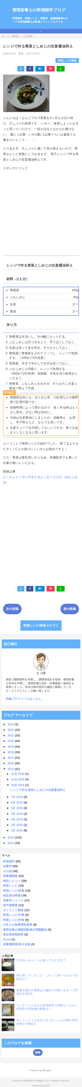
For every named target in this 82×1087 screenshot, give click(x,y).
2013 (11, 843)
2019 (11, 746)
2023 (11, 724)
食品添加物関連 (13, 934)
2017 (11, 757)
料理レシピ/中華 (13, 914)
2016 (11, 763)
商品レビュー (12, 880)
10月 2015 (18, 785)
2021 (11, 735)
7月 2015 (17, 797)
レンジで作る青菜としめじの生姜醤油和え (38, 789)
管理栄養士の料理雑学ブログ (39, 10)
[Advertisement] (41, 213)
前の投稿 (70, 608)
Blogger (47, 1070)
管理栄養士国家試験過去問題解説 (25, 929)
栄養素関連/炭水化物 (16, 944)
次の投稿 (12, 608)
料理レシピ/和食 (67, 60)
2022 (11, 729)
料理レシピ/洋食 (13, 919)
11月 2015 (18, 779)
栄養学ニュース (13, 900)
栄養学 (7, 866)
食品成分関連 (12, 895)
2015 (11, 769)
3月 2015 (17, 819)
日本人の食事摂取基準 (17, 924)
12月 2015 (18, 773)
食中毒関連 (10, 905)
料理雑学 (9, 861)
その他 (7, 871)
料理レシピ (10, 885)
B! (40, 68)
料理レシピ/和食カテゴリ (41, 625)
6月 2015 (17, 802)
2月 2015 (17, 824)
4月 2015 (17, 813)
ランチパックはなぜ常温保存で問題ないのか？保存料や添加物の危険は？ (47, 1007)
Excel (7, 939)
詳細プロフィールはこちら (23, 698)
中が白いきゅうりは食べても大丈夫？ (41, 960)
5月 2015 (17, 808)
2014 (11, 837)
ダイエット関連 (13, 910)
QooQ (47, 1085)
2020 (11, 741)
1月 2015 (17, 830)
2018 (11, 752)
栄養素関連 (10, 875)
